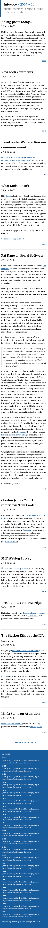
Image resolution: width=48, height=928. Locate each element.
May (25, 760)
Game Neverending (18, 435)
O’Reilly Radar (36, 727)
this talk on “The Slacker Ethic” (25, 651)
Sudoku (9, 196)
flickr (3, 435)
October (13, 779)
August (36, 768)
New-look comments (17, 72)
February (11, 768)
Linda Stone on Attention (20, 714)
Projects (30, 8)
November (20, 779)
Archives (18, 8)
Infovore (10, 4)
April (22, 768)
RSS (13, 12)
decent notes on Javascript (34, 613)
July (32, 768)
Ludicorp (21, 432)
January (5, 768)
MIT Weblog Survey (16, 558)
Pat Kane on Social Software (22, 255)
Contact (21, 12)
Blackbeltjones (11, 542)
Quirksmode (33, 616)
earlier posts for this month (24, 742)
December (27, 787)
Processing (28, 530)
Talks (40, 8)
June (29, 768)
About (7, 8)
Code (6, 12)
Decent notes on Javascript (21, 603)
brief (44, 61)
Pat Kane (5, 676)
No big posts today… (16, 22)
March (17, 768)
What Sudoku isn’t (15, 186)
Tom (3, 521)
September (6, 771)
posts (43, 244)
